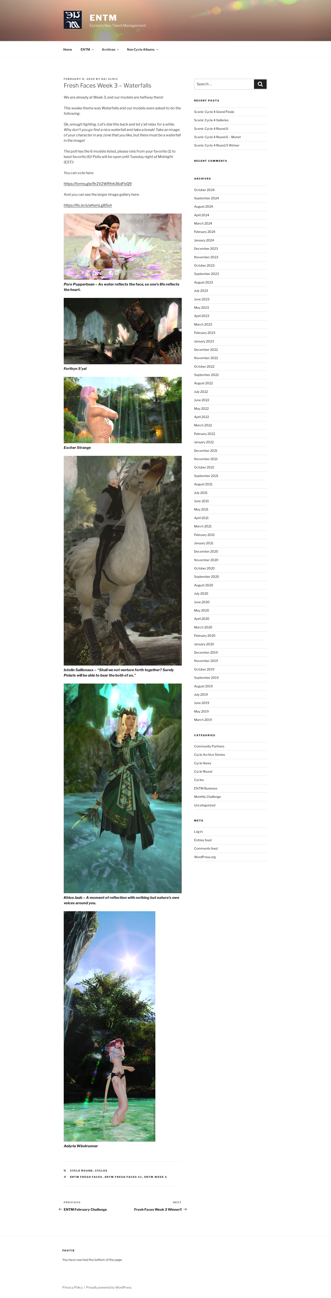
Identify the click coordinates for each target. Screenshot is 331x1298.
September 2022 (206, 375)
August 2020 (203, 585)
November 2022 (206, 358)
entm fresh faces (86, 1177)
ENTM (103, 18)
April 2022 (201, 417)
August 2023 (203, 282)
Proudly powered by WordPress (108, 1287)
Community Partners (209, 746)
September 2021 (206, 476)
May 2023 (201, 307)
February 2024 (204, 232)
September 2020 (206, 576)
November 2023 (206, 257)
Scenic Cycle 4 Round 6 (211, 128)
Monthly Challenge (207, 797)
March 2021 (203, 526)
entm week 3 (155, 1177)
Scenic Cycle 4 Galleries (211, 120)
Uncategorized (204, 805)
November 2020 (206, 560)
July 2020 (201, 593)
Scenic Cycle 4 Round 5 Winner (216, 145)
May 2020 (201, 610)
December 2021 (206, 450)
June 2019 (201, 703)
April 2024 (201, 215)
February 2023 (204, 333)
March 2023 (203, 324)
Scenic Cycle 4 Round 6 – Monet (217, 137)
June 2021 (201, 501)
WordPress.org (205, 857)
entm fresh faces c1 (123, 1177)
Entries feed (202, 840)
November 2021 (206, 459)
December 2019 (206, 652)
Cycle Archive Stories (209, 754)
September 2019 (206, 677)
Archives (108, 49)
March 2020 (203, 627)
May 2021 (201, 509)
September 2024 (206, 198)
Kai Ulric (109, 79)
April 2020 (201, 619)
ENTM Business (205, 788)
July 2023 (201, 290)
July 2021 (201, 493)
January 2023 (204, 341)
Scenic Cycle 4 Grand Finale (214, 112)
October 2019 (204, 669)
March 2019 (203, 720)
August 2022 (203, 383)
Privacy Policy (72, 1287)
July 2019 (201, 694)
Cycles (101, 1170)
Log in (198, 831)
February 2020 (204, 635)
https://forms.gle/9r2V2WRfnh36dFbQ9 (98, 184)
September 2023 (206, 274)
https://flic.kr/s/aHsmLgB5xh (88, 205)
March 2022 (203, 425)
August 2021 (203, 484)
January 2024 (204, 240)
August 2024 (203, 206)
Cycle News (202, 763)
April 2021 (201, 518)
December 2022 (206, 349)
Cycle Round (81, 1170)
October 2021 (204, 467)
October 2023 (204, 265)
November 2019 (206, 661)
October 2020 (204, 568)
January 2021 (203, 543)
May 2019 (201, 711)
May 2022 (201, 408)
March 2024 (203, 223)
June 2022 (201, 400)
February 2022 (204, 434)
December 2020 (206, 551)
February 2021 (204, 535)
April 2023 (201, 316)
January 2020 (204, 644)
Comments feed (206, 848)
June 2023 (201, 299)
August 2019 (203, 686)
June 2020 (202, 602)
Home (67, 49)
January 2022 (204, 442)
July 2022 (201, 392)
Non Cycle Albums (140, 49)
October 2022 (204, 366)
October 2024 (204, 190)
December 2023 (206, 248)
